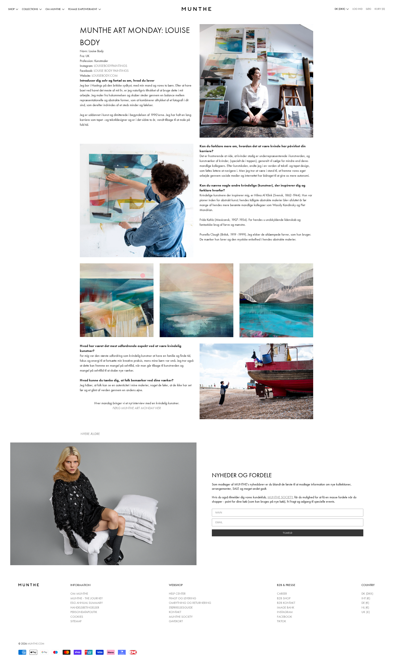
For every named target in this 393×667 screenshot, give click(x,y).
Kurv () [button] (380, 9)
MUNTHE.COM (35, 643)
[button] (368, 9)
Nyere (85, 434)
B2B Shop (283, 598)
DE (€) (365, 603)
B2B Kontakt (286, 603)
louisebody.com (105, 75)
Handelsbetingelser (84, 607)
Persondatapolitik (83, 612)
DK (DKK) (367, 594)
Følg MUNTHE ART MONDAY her (137, 408)
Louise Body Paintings (111, 70)
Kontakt (175, 612)
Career (282, 594)
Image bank (285, 607)
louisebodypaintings (110, 66)
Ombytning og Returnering (190, 603)
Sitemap (75, 621)
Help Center (177, 594)
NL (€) (365, 607)
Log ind (357, 9)
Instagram (285, 612)
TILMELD (287, 532)
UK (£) (365, 612)
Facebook (284, 617)
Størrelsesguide (181, 607)
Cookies (76, 617)
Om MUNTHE (79, 594)
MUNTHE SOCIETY (280, 497)
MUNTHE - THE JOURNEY (86, 598)
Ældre (95, 434)
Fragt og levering (182, 598)
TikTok (281, 621)
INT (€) (365, 598)
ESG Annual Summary (86, 603)
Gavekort (176, 621)
